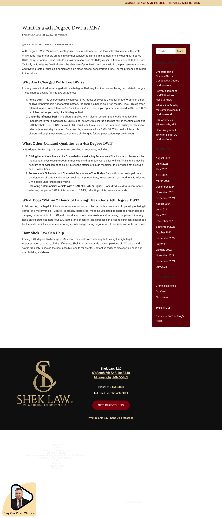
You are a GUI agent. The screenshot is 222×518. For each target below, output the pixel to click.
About (19, 9)
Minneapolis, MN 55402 (111, 377)
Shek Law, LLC (32, 34)
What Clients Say (98, 417)
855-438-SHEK (119, 393)
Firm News (61, 34)
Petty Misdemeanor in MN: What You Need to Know (167, 95)
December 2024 (165, 186)
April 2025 (162, 175)
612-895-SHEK (115, 386)
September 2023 (165, 226)
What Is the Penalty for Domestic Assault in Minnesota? (168, 110)
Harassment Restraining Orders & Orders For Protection (123, 9)
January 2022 (164, 249)
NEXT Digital (133, 502)
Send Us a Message (121, 417)
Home (8, 9)
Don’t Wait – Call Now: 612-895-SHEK (145, 3)
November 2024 (165, 192)
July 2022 (161, 244)
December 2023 (165, 221)
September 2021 (165, 261)
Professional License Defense (178, 9)
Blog (201, 9)
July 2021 (161, 266)
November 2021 (165, 255)
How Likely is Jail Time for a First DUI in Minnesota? (167, 134)
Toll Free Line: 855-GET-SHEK (184, 3)
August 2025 (163, 158)
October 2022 (163, 232)
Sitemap (56, 468)
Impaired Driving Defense (44, 9)
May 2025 (161, 169)
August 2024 (163, 203)
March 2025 (163, 180)
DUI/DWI (161, 291)
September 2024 (165, 198)
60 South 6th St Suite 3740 (111, 373)
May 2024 (161, 215)
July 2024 (161, 209)
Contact (212, 9)
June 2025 (162, 163)
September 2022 (165, 238)
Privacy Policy (56, 465)
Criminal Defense (75, 9)
